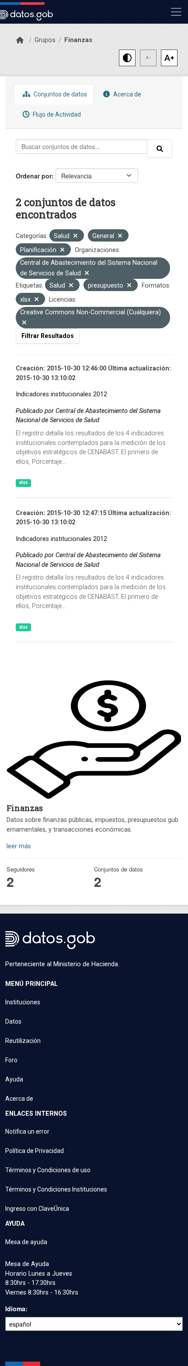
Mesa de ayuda (26, 1241)
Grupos (45, 40)
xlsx (23, 482)
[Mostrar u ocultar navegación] (176, 12)
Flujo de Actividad (56, 114)
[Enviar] (159, 148)
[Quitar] (75, 236)
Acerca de (126, 94)
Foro (11, 1060)
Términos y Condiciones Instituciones (56, 1189)
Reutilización (23, 1040)
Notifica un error (27, 1131)
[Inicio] (20, 40)
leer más (19, 846)
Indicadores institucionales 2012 (61, 394)
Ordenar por (34, 175)
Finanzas (78, 40)
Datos (13, 1021)
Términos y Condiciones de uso (48, 1170)
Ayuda (14, 1079)
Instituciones (22, 1002)
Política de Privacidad (34, 1150)
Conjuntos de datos (59, 94)
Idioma (15, 1308)
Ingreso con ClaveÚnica (37, 1208)
